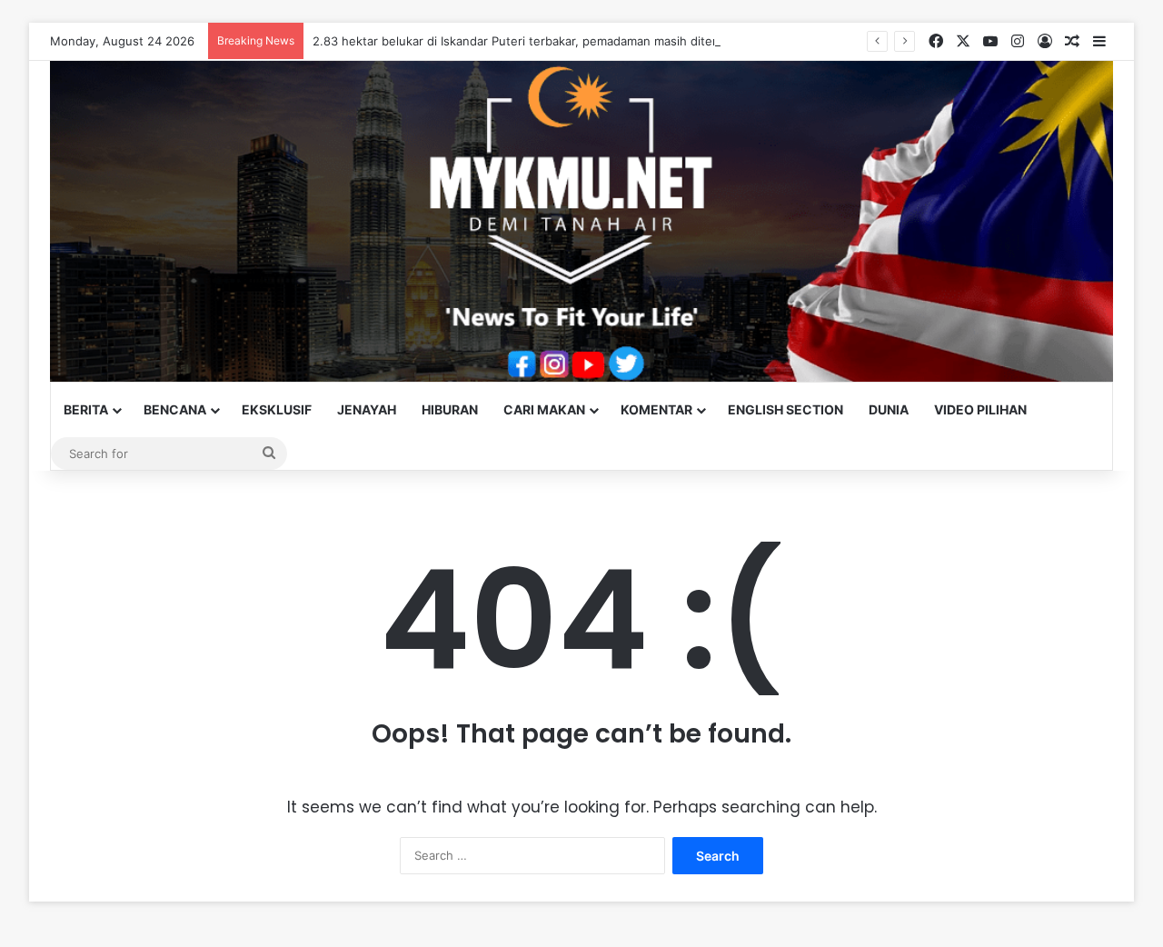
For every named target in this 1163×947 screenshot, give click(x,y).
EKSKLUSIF (277, 409)
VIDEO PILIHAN (980, 409)
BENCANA (175, 409)
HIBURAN (450, 409)
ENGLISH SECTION (785, 409)
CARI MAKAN (544, 409)
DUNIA (889, 409)
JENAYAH (366, 409)
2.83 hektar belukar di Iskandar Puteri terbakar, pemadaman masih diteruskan (531, 41)
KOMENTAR (656, 409)
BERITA (86, 409)
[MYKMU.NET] (581, 221)
